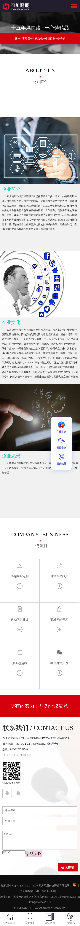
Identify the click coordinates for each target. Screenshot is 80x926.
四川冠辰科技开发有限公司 (54, 885)
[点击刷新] (33, 853)
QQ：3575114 (10, 755)
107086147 (25, 755)
